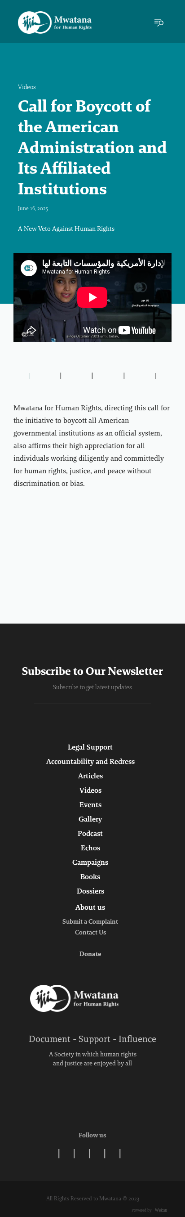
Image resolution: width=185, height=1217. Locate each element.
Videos (27, 88)
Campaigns (90, 863)
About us (90, 908)
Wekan (160, 1210)
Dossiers (90, 891)
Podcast (90, 834)
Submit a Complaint (90, 922)
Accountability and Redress (90, 762)
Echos (90, 848)
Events (90, 805)
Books (90, 877)
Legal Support (90, 747)
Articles (90, 776)
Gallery (90, 819)
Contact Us (90, 933)
